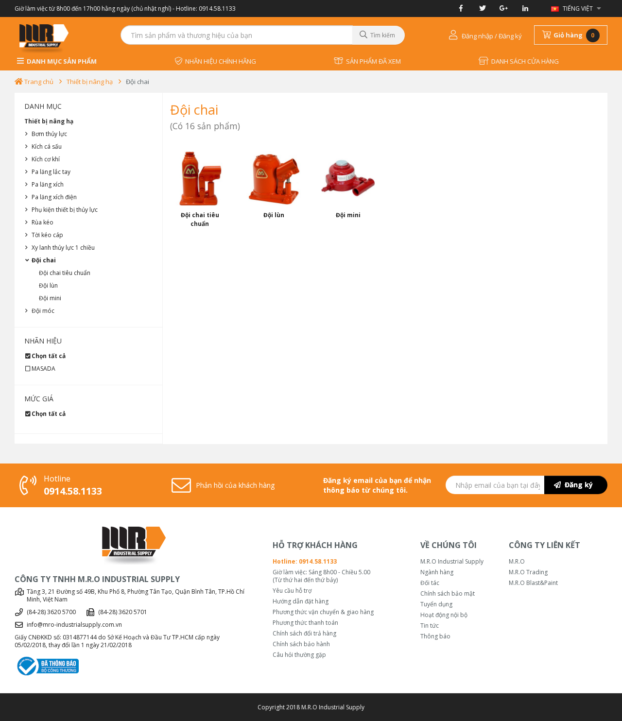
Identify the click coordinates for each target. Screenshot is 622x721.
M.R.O (517, 562)
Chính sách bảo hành (301, 644)
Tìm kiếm (381, 35)
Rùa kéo (42, 222)
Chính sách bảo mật (447, 594)
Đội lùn (48, 285)
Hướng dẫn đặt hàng (300, 601)
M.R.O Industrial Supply (452, 562)
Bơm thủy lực (49, 134)
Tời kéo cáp (47, 235)
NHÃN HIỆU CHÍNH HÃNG (219, 61)
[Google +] (503, 8)
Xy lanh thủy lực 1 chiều (63, 247)
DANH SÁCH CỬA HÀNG (523, 61)
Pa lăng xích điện (54, 197)
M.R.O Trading (528, 572)
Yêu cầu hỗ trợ (292, 591)
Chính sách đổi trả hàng (304, 633)
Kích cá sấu (47, 146)
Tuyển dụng (436, 604)
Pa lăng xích (48, 184)
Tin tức (429, 626)
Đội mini (50, 298)
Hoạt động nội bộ (443, 615)
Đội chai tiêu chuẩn (64, 273)
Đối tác (429, 583)
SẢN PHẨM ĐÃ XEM (372, 61)
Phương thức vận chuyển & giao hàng (323, 612)
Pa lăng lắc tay (51, 172)
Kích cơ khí (46, 159)
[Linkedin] (525, 8)
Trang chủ (38, 81)
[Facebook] (460, 8)
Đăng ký (577, 484)
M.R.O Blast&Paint (533, 583)
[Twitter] (482, 8)
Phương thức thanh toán (305, 623)
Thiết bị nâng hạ (90, 81)
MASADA (43, 368)
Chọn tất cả (49, 356)
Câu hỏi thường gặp (299, 655)
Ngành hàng (436, 572)
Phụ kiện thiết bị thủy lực (65, 210)
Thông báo (435, 636)
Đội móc (43, 311)
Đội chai (137, 81)
